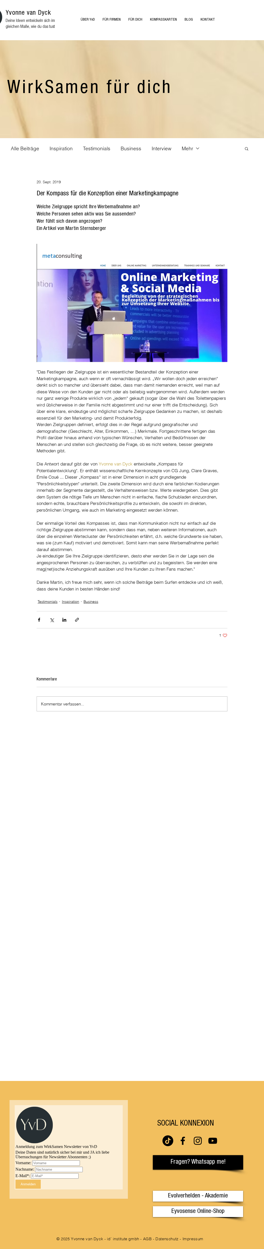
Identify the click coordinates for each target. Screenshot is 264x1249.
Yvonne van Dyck (28, 13)
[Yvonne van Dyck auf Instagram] (197, 1140)
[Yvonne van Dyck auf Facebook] (182, 1140)
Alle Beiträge (25, 148)
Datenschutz (167, 1238)
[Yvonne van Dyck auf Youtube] (212, 1140)
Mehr (187, 148)
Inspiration (61, 148)
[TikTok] (167, 1140)
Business (131, 148)
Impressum (193, 1238)
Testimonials (96, 148)
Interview (161, 148)
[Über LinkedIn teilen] (64, 619)
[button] (246, 148)
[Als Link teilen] (77, 619)
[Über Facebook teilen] (39, 619)
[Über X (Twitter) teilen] (51, 619)
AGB (147, 1238)
